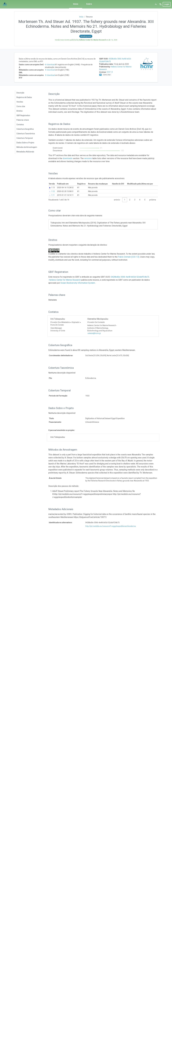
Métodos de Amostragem (26, 147)
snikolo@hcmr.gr (94, 333)
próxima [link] (152, 200)
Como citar (20, 106)
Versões (19, 102)
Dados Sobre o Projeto (25, 143)
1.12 (53, 191)
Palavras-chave (22, 120)
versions (88, 158)
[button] (160, 4)
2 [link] (129, 200)
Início (75, 4)
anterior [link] (117, 200)
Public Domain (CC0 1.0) (128, 257)
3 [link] (134, 200)
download (51, 65)
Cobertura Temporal (24, 138)
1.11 (53, 195)
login (166, 4)
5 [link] (144, 200)
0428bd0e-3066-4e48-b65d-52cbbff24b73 (130, 277)
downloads (67, 158)
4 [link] (139, 200)
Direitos (19, 111)
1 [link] (124, 200)
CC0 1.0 (110, 72)
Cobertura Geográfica (25, 129)
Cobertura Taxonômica (25, 134)
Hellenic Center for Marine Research (65, 280)
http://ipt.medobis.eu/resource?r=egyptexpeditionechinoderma (110, 526)
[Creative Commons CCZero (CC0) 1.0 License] (54, 250)
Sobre (89, 4)
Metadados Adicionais (25, 152)
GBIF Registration (23, 115)
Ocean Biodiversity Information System (77, 283)
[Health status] (156, 4)
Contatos (20, 124)
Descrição (20, 93)
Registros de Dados (24, 97)
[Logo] (5, 4)
